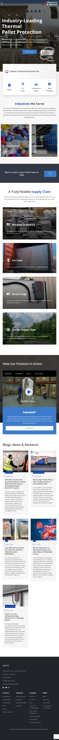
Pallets (9, 90)
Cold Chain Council (35, 716)
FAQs (31, 703)
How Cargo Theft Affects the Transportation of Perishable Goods (43, 481)
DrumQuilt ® (6, 703)
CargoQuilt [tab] (19, 374)
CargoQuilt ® (6, 700)
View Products (28, 48)
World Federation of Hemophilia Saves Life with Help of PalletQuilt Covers (42, 551)
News (44, 696)
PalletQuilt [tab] (8, 374)
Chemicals (19, 700)
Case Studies (46, 703)
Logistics (18, 706)
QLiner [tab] (29, 374)
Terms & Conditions (35, 722)
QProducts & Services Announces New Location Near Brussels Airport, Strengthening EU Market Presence (15, 483)
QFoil (4, 706)
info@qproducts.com (9, 681)
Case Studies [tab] (39, 374)
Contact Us (50, 174)
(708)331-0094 (7, 677)
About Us (32, 696)
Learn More (9, 152)
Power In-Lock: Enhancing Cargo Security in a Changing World (14, 617)
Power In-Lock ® (7, 712)
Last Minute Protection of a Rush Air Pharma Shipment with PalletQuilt (14, 551)
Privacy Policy (33, 719)
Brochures (46, 700)
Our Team (32, 700)
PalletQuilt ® (6, 696)
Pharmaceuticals (21, 696)
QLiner (5, 709)
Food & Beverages (21, 703)
